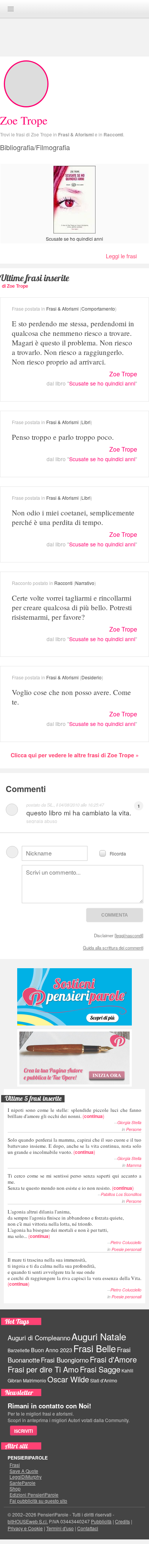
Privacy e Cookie (25, 1528)
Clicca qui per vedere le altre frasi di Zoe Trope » (75, 755)
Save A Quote (24, 1471)
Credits (122, 1521)
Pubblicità (101, 1521)
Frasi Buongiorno (65, 1359)
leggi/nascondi (129, 935)
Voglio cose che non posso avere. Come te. (71, 696)
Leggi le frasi (121, 256)
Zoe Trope (123, 373)
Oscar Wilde (68, 1379)
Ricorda (118, 853)
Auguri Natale (98, 1336)
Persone (133, 1129)
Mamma (133, 1165)
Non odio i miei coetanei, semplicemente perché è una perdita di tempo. (73, 517)
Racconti (113, 134)
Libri (86, 422)
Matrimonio (34, 1380)
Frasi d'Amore (113, 1359)
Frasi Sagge (100, 1369)
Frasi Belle (94, 1348)
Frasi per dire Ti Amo (43, 1369)
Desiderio (91, 677)
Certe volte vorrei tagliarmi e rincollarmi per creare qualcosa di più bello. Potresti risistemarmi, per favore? (72, 607)
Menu (11, 9)
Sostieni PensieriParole (74, 997)
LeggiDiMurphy (26, 1477)
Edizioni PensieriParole (34, 1495)
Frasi (15, 1465)
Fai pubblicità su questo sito (38, 1501)
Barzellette (19, 1350)
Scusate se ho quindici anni (74, 238)
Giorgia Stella (129, 1122)
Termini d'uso (60, 1528)
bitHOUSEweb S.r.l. (28, 1521)
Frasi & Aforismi (76, 134)
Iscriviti (23, 1431)
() (74, 1113)
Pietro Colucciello (125, 1242)
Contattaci (87, 1528)
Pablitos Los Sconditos (121, 1194)
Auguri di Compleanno (39, 1337)
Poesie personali (126, 1249)
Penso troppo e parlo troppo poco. (63, 437)
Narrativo (84, 583)
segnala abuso (41, 821)
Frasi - (74, 8)
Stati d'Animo (103, 1380)
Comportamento (98, 308)
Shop (15, 1489)
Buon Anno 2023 (51, 1350)
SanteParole (23, 1483)
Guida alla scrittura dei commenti (113, 948)
